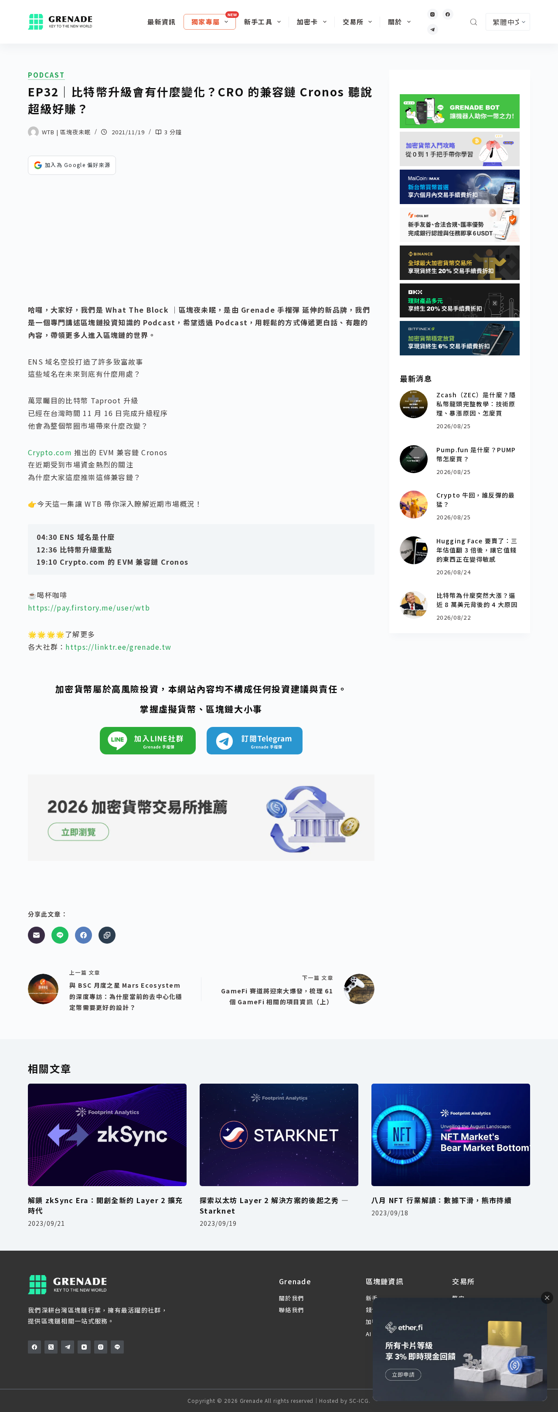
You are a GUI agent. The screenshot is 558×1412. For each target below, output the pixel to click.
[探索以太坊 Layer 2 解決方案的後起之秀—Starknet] (279, 1135)
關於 (395, 21)
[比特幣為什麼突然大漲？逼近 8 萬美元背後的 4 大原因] (414, 605)
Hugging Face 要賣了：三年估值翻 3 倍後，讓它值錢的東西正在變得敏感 (476, 549)
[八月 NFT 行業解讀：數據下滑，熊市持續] (450, 1135)
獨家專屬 (205, 21)
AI (369, 1334)
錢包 (372, 1310)
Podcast (46, 75)
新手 (372, 1298)
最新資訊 (161, 21)
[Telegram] (432, 29)
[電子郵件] (36, 935)
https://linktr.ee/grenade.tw (118, 646)
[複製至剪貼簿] (107, 935)
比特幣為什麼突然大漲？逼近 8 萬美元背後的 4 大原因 (476, 600)
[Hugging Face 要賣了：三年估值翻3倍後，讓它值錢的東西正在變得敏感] (414, 550)
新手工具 (258, 21)
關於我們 (291, 1298)
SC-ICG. (360, 1400)
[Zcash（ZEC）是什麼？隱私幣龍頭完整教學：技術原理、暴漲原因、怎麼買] (414, 404)
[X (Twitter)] (51, 1347)
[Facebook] (447, 14)
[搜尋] (473, 22)
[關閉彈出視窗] (547, 1298)
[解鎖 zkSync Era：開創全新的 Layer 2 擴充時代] (107, 1135)
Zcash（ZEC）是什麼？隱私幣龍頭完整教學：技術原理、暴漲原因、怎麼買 (476, 403)
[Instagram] (432, 14)
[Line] (59, 935)
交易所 (353, 21)
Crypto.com (50, 452)
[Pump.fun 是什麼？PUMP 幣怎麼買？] (414, 459)
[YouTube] (84, 1347)
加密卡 (307, 21)
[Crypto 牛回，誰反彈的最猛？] (414, 504)
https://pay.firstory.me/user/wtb (89, 607)
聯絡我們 (291, 1310)
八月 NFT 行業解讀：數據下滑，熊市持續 (441, 1200)
